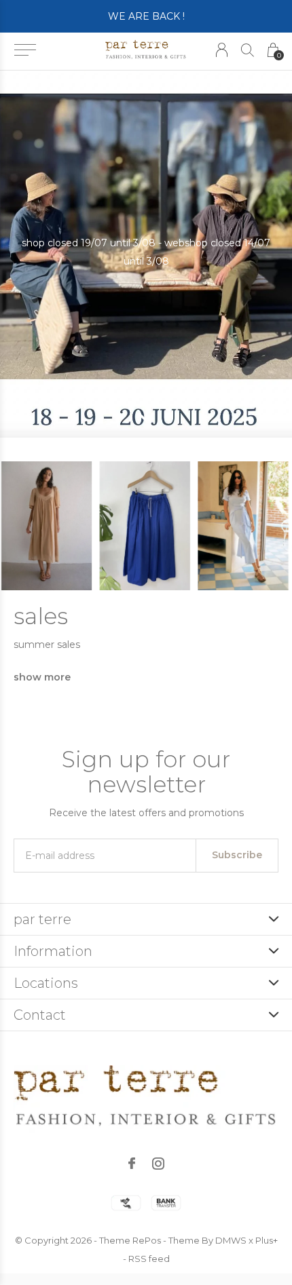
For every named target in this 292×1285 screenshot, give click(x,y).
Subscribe (237, 855)
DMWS (231, 1240)
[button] (24, 50)
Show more (42, 677)
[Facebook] (131, 1163)
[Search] (247, 49)
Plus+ (266, 1240)
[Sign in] (221, 49)
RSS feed (149, 1258)
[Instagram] (158, 1163)
